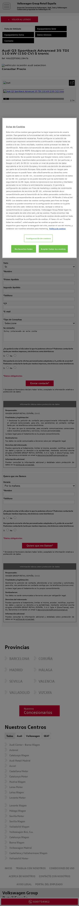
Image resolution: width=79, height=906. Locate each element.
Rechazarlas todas (24, 248)
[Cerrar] (72, 122)
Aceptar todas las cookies (53, 248)
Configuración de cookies (38, 238)
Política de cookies (57, 228)
